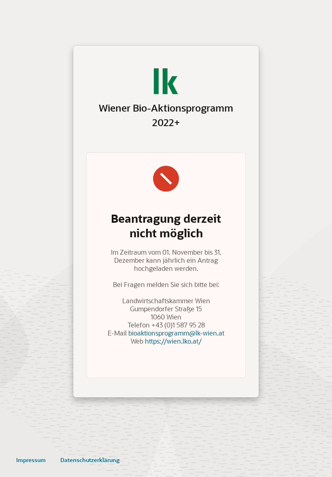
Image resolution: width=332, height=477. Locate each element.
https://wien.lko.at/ (173, 341)
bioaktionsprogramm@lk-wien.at (176, 333)
